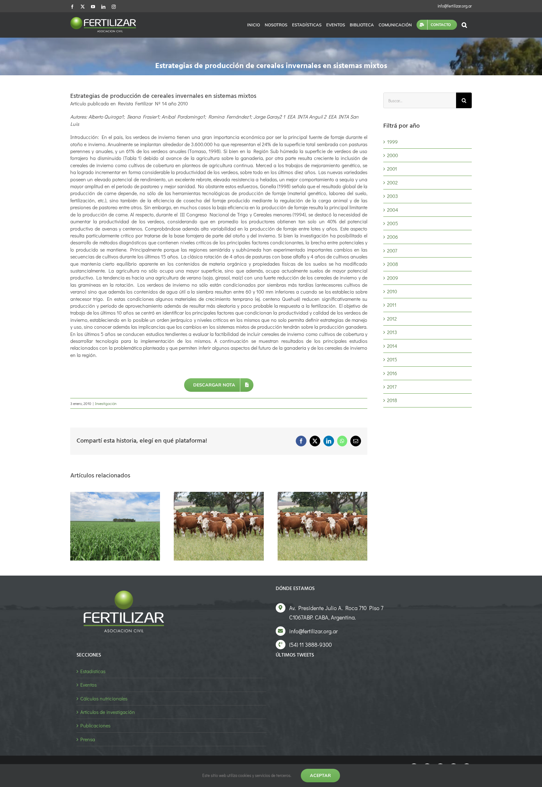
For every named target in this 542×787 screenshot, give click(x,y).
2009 (392, 277)
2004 (392, 209)
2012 (392, 318)
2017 (391, 386)
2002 (392, 182)
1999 (392, 141)
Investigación (105, 403)
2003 (392, 196)
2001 (392, 168)
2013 (392, 332)
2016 (392, 373)
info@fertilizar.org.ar (455, 5)
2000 (392, 155)
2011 (391, 304)
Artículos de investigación (107, 712)
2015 (392, 359)
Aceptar (320, 775)
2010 (392, 291)
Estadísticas (92, 671)
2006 (392, 236)
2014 (392, 346)
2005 (392, 223)
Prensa (87, 739)
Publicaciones (95, 725)
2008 (392, 264)
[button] (464, 24)
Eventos (88, 684)
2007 (392, 250)
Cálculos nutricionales (103, 698)
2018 (392, 400)
